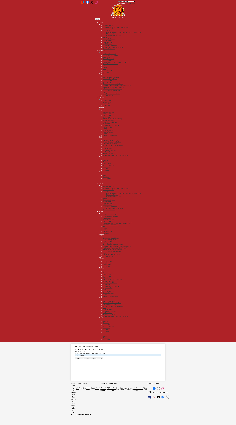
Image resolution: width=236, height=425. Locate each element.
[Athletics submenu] (99, 99)
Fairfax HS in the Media (110, 45)
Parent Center (107, 163)
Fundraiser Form (107, 152)
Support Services (107, 127)
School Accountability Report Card (113, 47)
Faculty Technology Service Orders (113, 145)
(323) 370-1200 (73, 410)
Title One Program (108, 95)
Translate (132, 3)
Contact (105, 175)
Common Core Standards (110, 143)
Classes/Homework (108, 59)
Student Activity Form (109, 150)
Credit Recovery (107, 60)
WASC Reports (107, 44)
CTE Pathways (107, 82)
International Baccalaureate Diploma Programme (117, 85)
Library (105, 67)
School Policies (107, 40)
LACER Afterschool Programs (112, 90)
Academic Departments (109, 54)
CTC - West (106, 117)
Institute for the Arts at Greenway (112, 89)
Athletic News (107, 104)
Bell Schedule (107, 57)
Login (75, 415)
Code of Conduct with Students (112, 142)
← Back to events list (82, 358)
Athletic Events (107, 100)
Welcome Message (108, 25)
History (105, 37)
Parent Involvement (108, 165)
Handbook (106, 162)
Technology (106, 72)
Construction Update (109, 49)
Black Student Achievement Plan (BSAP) (115, 87)
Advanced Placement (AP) (110, 55)
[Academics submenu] (99, 52)
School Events (79, 355)
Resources (106, 170)
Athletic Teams (107, 105)
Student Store (106, 123)
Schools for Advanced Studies (111, 94)
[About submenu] (99, 24)
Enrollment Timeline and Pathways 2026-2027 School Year (123, 32)
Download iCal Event (98, 353)
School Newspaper (108, 120)
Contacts (105, 160)
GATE (104, 65)
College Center (107, 114)
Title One (105, 168)
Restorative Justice (108, 70)
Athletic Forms (107, 102)
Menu (97, 19)
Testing (105, 128)
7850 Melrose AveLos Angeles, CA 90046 (73, 396)
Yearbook (105, 133)
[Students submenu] (99, 109)
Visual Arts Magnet (112, 34)
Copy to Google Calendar (82, 353)
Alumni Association (108, 29)
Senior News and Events (110, 122)
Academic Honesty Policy (110, 135)
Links (104, 69)
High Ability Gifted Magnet (111, 77)
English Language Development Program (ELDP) (117, 62)
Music (104, 92)
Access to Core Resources (110, 140)
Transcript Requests (108, 130)
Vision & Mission (108, 42)
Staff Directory (107, 178)
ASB (104, 110)
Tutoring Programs (108, 132)
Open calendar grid (96, 358)
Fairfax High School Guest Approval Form (115, 155)
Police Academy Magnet (113, 35)
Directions (106, 177)
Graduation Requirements (110, 64)
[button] (99, 185)
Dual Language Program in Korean (113, 84)
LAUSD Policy (107, 148)
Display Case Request (109, 153)
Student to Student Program (111, 125)
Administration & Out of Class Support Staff (116, 27)
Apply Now (106, 30)
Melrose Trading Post (109, 39)
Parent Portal (106, 167)
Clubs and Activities (108, 112)
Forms (104, 147)
